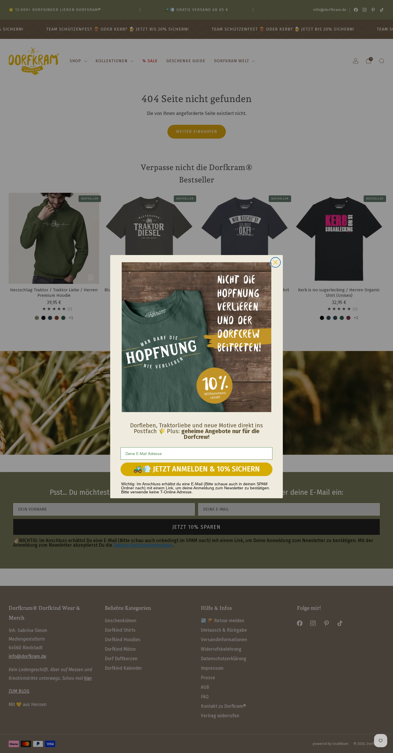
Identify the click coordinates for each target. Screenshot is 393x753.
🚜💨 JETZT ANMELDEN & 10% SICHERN (196, 469)
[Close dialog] (275, 262)
